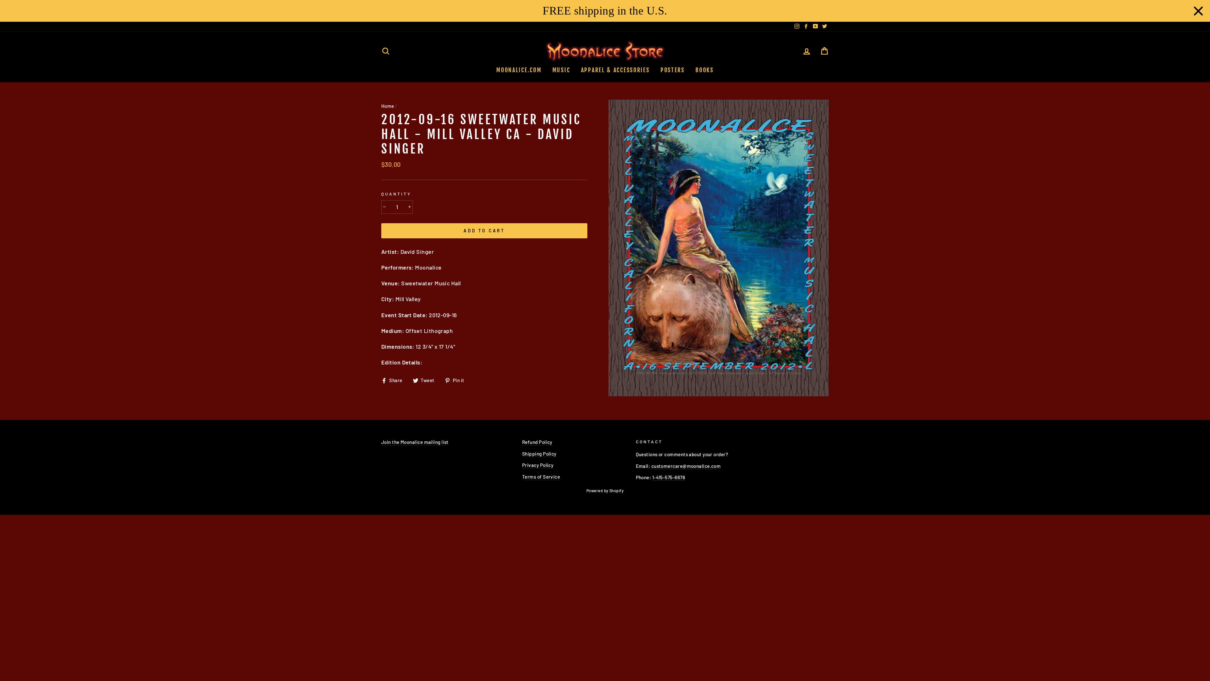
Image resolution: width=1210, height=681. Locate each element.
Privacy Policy (537, 465)
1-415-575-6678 (668, 477)
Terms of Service (541, 477)
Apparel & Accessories (615, 70)
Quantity (396, 193)
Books (704, 70)
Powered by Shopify (605, 490)
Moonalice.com (518, 70)
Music (561, 70)
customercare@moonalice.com (686, 466)
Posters (672, 70)
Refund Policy (537, 442)
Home (387, 106)
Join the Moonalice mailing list (415, 442)
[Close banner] (1198, 11)
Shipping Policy (539, 454)
